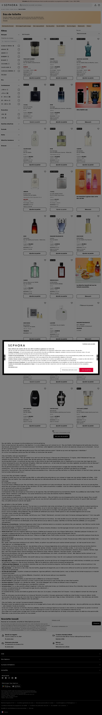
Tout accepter (86, 369)
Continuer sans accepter (89, 343)
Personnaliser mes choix (69, 369)
